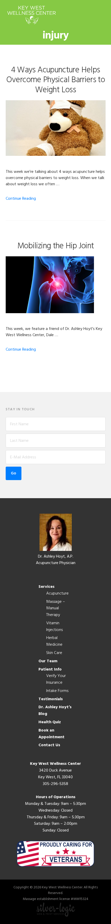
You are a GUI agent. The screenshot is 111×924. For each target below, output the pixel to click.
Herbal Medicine (54, 641)
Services (46, 586)
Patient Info (50, 669)
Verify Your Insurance (56, 679)
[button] (102, 14)
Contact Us (49, 745)
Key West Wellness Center (31, 15)
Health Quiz (49, 722)
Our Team (47, 661)
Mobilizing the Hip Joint (55, 246)
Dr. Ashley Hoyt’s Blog (55, 710)
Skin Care (54, 653)
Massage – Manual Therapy (55, 608)
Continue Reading (21, 198)
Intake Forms (57, 691)
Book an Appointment (51, 734)
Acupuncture (57, 593)
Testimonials (50, 699)
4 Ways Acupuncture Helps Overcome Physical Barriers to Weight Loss (55, 80)
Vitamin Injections (54, 626)
